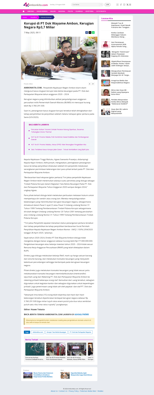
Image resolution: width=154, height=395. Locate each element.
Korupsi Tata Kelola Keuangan (56, 332)
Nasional (61, 11)
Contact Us (63, 391)
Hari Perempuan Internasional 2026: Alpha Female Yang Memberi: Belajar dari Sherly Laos (119, 46)
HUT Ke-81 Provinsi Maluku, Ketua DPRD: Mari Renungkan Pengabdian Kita (58, 144)
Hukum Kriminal (42, 11)
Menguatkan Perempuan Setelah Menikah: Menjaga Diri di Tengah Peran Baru (121, 74)
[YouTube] (117, 4)
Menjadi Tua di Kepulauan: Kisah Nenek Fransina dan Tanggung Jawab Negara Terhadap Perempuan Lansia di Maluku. (121, 28)
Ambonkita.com (38, 332)
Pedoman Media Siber (88, 391)
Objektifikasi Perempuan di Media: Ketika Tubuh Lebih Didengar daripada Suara (121, 64)
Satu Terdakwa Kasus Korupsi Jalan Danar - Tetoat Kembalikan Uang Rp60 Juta (60, 149)
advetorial (89, 11)
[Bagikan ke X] (90, 32)
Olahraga (79, 11)
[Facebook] (121, 4)
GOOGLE (79, 314)
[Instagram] (124, 4)
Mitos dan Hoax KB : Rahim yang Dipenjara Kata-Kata (120, 92)
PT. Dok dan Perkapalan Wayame (80, 332)
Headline (34, 17)
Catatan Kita (101, 11)
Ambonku (30, 11)
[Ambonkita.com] (23, 11)
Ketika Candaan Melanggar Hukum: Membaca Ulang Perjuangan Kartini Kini (120, 36)
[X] (127, 5)
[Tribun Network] (130, 4)
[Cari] (101, 4)
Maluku (53, 11)
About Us (54, 391)
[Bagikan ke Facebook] (86, 32)
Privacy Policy (74, 391)
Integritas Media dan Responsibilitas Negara (120, 81)
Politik (70, 11)
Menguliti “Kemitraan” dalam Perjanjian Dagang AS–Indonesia (120, 54)
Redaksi (100, 391)
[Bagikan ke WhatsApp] (93, 32)
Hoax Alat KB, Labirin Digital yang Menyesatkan (119, 111)
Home (25, 17)
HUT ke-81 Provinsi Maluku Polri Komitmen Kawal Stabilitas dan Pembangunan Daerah (55, 360)
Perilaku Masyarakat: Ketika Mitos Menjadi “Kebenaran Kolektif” (119, 102)
